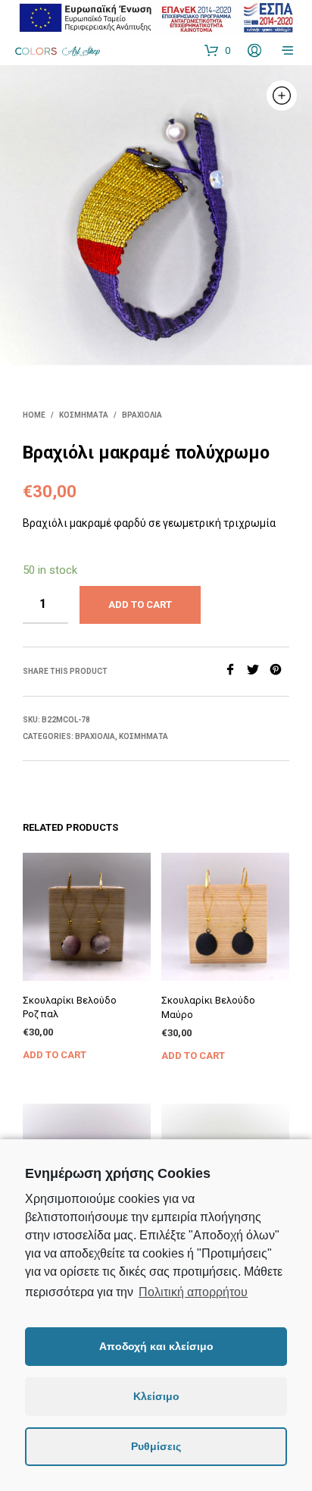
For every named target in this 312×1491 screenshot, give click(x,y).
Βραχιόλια (142, 415)
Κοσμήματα (83, 415)
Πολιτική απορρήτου (193, 1292)
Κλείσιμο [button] (156, 1396)
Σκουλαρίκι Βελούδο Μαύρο (208, 1007)
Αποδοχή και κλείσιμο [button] (156, 1346)
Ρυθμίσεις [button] (156, 1446)
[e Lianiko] (156, 17)
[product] (87, 916)
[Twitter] (258, 671)
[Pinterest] (279, 671)
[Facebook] (235, 671)
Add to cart (54, 1054)
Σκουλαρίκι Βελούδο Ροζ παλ (70, 1007)
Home (34, 415)
